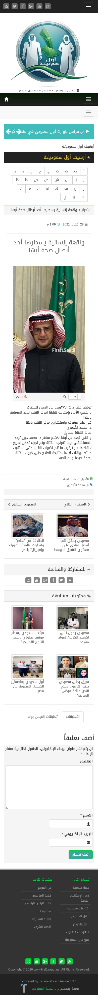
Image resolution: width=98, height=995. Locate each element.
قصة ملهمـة (71, 479)
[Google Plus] (32, 6)
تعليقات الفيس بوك (43, 716)
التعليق (86, 761)
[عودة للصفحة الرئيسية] (49, 51)
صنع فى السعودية (77, 939)
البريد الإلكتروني (77, 834)
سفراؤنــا (45, 911)
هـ (82, 197)
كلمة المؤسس (41, 895)
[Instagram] (47, 6)
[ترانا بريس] (24, 988)
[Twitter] (15, 6)
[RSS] (7, 6)
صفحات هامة (42, 879)
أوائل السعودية (79, 916)
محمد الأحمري (76, 485)
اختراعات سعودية (78, 908)
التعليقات (73, 716)
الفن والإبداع (81, 924)
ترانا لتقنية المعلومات (45, 988)
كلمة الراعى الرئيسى (37, 903)
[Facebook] (23, 6)
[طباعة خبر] (64, 397)
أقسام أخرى (81, 879)
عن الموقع (44, 887)
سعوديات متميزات (77, 932)
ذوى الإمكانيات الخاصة (79, 898)
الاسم (86, 815)
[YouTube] (40, 6)
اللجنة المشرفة (41, 919)
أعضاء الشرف (42, 927)
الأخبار (86, 210)
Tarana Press (48, 981)
